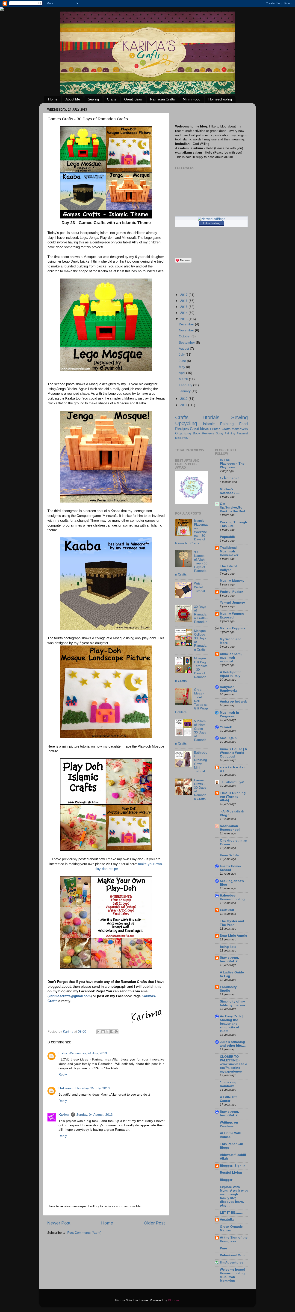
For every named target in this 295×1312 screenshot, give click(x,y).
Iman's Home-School (230, 868)
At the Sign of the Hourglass (234, 1239)
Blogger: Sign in (232, 1165)
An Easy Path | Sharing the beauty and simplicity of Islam (231, 1024)
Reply (63, 1074)
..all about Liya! (232, 782)
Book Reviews (203, 433)
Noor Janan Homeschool (230, 827)
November (187, 330)
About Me (72, 99)
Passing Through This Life (233, 524)
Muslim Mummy (232, 580)
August (184, 348)
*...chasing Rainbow (228, 1084)
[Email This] (98, 1031)
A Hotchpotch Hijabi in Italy (231, 674)
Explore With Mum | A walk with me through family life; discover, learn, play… (234, 1196)
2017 (184, 295)
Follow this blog (211, 223)
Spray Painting (225, 433)
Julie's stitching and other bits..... (233, 1043)
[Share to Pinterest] (116, 1031)
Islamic (209, 424)
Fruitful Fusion (231, 592)
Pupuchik (227, 537)
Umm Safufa (229, 855)
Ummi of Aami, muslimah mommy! (231, 657)
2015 (184, 307)
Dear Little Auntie (233, 935)
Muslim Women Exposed (232, 615)
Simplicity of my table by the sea (232, 1003)
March (184, 379)
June (183, 361)
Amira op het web (233, 701)
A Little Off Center (228, 1099)
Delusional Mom (232, 1255)
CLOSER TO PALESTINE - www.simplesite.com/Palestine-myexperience (233, 1064)
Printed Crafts (220, 429)
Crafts (111, 99)
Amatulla (227, 1219)
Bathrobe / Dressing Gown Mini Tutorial (200, 762)
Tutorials (210, 417)
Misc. (178, 437)
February (186, 385)
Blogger (226, 1180)
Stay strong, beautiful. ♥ (229, 959)
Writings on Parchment (229, 1124)
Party (185, 437)
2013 (184, 319)
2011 (184, 405)
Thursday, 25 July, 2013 (92, 1088)
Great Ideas (133, 99)
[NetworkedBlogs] (211, 219)
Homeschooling (220, 99)
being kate (228, 946)
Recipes (182, 429)
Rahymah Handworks (229, 688)
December (187, 324)
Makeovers (240, 429)
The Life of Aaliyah (228, 568)
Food (243, 424)
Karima (64, 1114)
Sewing (93, 99)
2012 (184, 398)
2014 (184, 313)
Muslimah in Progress (229, 714)
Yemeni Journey (232, 602)
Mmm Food (191, 99)
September (187, 342)
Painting (227, 424)
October (185, 336)
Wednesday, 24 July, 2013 (88, 1053)
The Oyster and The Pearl (232, 923)
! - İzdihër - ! (229, 478)
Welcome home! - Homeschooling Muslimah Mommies (233, 1275)
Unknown (66, 1088)
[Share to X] (107, 1031)
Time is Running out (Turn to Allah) (233, 796)
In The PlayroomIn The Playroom (232, 463)
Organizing (183, 433)
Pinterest (242, 433)
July (182, 354)
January (185, 391)
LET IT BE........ (231, 1212)
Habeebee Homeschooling (232, 897)
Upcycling (186, 423)
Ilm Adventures (231, 1262)
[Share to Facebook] (111, 1031)
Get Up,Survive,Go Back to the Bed (232, 507)
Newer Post (58, 1223)
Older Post (154, 1223)
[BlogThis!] (103, 1031)
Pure (223, 1248)
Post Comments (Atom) (84, 1232)
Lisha (63, 1053)
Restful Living (231, 1172)
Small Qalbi (229, 738)
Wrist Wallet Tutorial (199, 587)
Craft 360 (227, 910)
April (182, 373)
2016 (184, 301)
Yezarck (226, 727)
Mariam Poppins (232, 628)
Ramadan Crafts (162, 99)
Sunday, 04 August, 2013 (94, 1114)
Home (52, 99)
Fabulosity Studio (228, 988)
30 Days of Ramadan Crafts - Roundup (201, 614)
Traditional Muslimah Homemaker (229, 551)
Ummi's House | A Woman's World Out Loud (233, 752)
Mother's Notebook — (229, 491)
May (182, 367)
